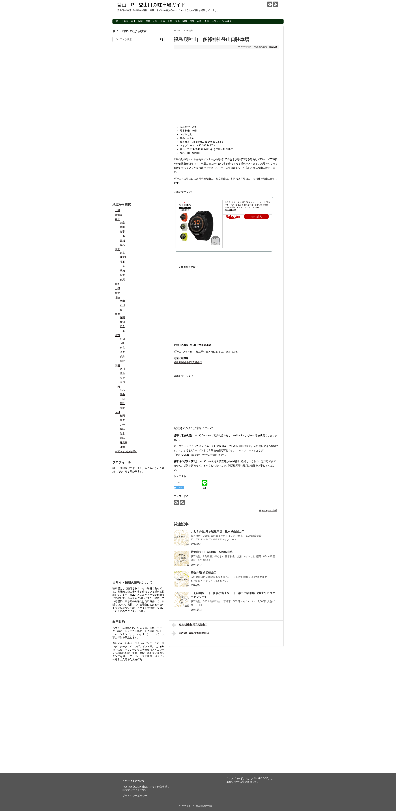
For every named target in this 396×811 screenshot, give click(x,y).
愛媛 (122, 377)
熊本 (122, 433)
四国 (192, 21)
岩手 (122, 231)
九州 (207, 21)
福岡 (122, 415)
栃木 (122, 275)
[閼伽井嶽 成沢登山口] (181, 579)
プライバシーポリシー (135, 795)
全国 (116, 21)
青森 (122, 222)
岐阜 (122, 326)
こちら (151, 468)
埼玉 (122, 261)
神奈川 (123, 257)
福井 (122, 309)
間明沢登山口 (205, 178)
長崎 (122, 429)
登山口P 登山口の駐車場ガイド (151, 4)
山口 (122, 399)
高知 (122, 382)
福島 (274, 47)
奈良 (122, 347)
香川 (122, 368)
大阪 (122, 343)
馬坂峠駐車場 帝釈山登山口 (194, 633)
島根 (122, 408)
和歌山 (123, 361)
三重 (122, 331)
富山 (122, 300)
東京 (122, 252)
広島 (122, 390)
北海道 (124, 21)
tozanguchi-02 (269, 510)
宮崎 (122, 438)
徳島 (122, 373)
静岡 (122, 317)
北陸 (170, 21)
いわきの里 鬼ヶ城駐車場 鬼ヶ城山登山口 (217, 531)
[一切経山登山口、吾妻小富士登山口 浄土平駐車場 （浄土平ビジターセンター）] (181, 599)
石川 (122, 305)
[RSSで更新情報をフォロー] (275, 4)
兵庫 (122, 356)
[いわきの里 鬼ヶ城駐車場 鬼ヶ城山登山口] (181, 538)
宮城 (122, 240)
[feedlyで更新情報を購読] (269, 4)
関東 (140, 21)
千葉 (122, 266)
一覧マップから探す (222, 21)
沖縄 (122, 447)
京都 (122, 338)
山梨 (155, 21)
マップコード (181, 446)
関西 (185, 21)
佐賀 (122, 420)
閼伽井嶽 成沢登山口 (204, 572)
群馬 (122, 279)
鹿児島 (123, 442)
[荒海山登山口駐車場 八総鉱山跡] (181, 558)
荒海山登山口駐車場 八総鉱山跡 (211, 552)
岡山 (122, 394)
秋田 (122, 227)
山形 (122, 236)
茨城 (122, 270)
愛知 (122, 322)
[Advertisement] (226, 399)
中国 (199, 21)
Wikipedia (204, 345)
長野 (148, 21)
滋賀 (122, 352)
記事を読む (196, 544)
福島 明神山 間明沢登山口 (188, 362)
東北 (133, 21)
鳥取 (122, 403)
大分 (122, 424)
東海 (177, 21)
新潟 (162, 21)
